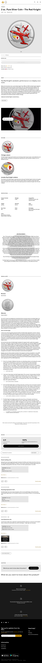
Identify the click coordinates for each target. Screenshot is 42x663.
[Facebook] (1, 622)
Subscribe (18, 635)
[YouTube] (6, 622)
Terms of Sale (20, 660)
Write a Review (21, 446)
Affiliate (24, 660)
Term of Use (14, 660)
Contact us (16, 631)
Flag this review (38, 481)
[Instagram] (3, 622)
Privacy (10, 660)
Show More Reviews (5, 553)
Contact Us (3, 645)
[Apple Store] (5, 655)
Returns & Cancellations (33, 634)
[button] (5, 539)
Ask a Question (34, 568)
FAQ (29, 631)
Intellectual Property (4, 660)
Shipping (30, 632)
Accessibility (3, 648)
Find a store (3, 646)
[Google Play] (14, 655)
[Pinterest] (8, 622)
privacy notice (4, 632)
